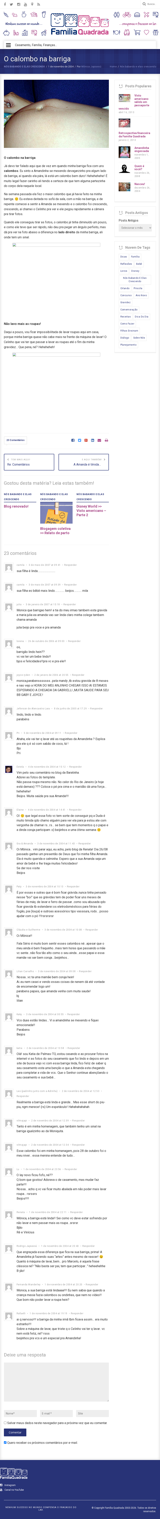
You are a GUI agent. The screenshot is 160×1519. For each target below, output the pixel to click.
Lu (18, 1169)
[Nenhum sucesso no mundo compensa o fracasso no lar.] (80, 35)
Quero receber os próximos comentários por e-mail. (42, 1443)
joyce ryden (23, 675)
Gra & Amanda (25, 843)
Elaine (20, 809)
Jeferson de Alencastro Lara (33, 708)
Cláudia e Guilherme (28, 929)
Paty (19, 886)
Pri (18, 733)
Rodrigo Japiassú (27, 1246)
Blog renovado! (16, 506)
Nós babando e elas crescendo (24, 66)
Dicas (123, 256)
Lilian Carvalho (25, 971)
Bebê (139, 264)
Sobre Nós (139, 337)
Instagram (10, 1485)
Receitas (125, 316)
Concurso (126, 295)
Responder (70, 565)
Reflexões (126, 264)
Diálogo (124, 337)
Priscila (138, 288)
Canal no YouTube (14, 1490)
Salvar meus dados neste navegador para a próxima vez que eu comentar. (57, 1423)
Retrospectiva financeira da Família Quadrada (134, 134)
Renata (21, 1212)
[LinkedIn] (92, 440)
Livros (123, 271)
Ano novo (141, 295)
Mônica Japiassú (91, 66)
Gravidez (125, 302)
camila (21, 565)
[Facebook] (73, 440)
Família (135, 256)
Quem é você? (139, 168)
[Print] (106, 440)
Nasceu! (139, 184)
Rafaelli (21, 1313)
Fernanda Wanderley (29, 1284)
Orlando (125, 288)
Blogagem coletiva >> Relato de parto (55, 531)
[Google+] (86, 440)
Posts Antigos (128, 220)
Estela (20, 766)
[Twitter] (79, 440)
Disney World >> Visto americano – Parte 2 (91, 510)
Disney (135, 271)
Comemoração (129, 309)
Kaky (19, 1014)
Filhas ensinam (129, 330)
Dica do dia (141, 316)
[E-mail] (99, 440)
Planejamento (128, 344)
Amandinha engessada (141, 149)
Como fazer (127, 323)
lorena (20, 641)
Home (113, 66)
